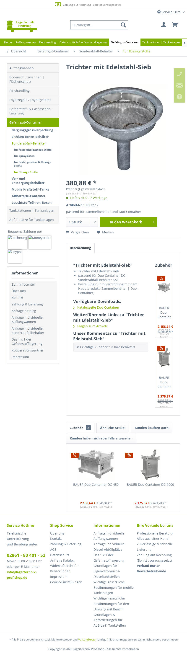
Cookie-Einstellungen (66, 582)
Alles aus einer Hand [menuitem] (153, 538)
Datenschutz (59, 555)
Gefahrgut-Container (25, 122)
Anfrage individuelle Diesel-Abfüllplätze (109, 547)
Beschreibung (80, 248)
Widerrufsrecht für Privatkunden (64, 568)
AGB (53, 549)
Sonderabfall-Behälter (29, 143)
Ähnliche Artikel (112, 428)
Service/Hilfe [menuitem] (171, 12)
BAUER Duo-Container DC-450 (164, 313)
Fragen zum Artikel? (91, 326)
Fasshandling (19, 90)
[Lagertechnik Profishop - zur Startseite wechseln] (22, 26)
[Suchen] (123, 24)
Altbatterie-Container (28, 196)
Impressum (20, 357)
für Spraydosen (24, 156)
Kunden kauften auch (152, 428)
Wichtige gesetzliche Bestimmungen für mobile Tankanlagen (114, 587)
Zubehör (79, 428)
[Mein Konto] (164, 24)
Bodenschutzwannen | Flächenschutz (26, 79)
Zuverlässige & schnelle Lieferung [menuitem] (155, 547)
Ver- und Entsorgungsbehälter (28, 180)
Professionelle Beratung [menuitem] (155, 533)
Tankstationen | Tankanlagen (31, 210)
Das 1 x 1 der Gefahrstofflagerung (27, 341)
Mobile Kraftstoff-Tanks (30, 189)
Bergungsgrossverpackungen (34, 130)
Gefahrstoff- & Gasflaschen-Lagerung (30, 111)
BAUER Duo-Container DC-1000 (164, 382)
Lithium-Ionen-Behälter (30, 136)
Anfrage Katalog (24, 311)
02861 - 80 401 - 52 (26, 555)
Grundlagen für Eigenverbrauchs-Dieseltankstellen (107, 571)
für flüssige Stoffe (26, 172)
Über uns (19, 291)
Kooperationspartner (28, 350)
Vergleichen (79, 232)
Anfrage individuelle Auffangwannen (27, 319)
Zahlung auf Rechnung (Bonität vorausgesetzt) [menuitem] (154, 558)
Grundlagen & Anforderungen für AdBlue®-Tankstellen (110, 620)
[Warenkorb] (175, 24)
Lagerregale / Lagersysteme (30, 100)
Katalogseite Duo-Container (97, 307)
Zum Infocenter (23, 284)
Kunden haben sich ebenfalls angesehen (101, 438)
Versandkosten (87, 639)
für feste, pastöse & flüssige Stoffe (32, 164)
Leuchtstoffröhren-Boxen (32, 202)
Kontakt (17, 297)
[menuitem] (99, 24)
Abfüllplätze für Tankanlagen (31, 219)
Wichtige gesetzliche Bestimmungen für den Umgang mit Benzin (111, 603)
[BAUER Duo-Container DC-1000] (164, 357)
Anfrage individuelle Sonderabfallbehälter (28, 330)
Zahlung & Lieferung (27, 304)
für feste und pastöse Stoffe (33, 150)
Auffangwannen (21, 68)
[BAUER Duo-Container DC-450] (164, 287)
